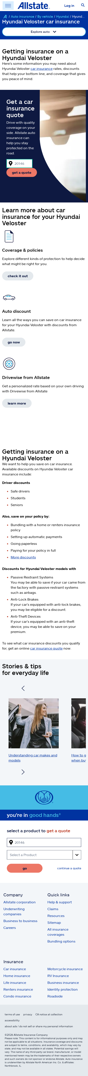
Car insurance (14, 969)
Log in (69, 5)
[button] (83, 5)
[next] (23, 772)
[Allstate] (5, 16)
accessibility (12, 1020)
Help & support (59, 902)
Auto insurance (22, 16)
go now (14, 342)
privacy (27, 1014)
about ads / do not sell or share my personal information (39, 1026)
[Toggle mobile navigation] (8, 5)
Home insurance (16, 976)
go (25, 868)
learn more (17, 403)
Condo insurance (17, 996)
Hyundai (62, 16)
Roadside (55, 996)
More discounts (23, 557)
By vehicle (45, 16)
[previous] (23, 688)
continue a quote (69, 868)
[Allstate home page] (33, 5)
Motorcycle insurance (65, 969)
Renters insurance (18, 989)
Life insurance (14, 982)
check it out (18, 276)
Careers (9, 927)
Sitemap (54, 922)
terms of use (12, 1014)
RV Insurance (58, 976)
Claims (52, 909)
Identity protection (62, 989)
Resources (56, 916)
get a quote (21, 172)
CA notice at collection (48, 1014)
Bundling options (61, 941)
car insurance (42, 68)
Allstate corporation (19, 902)
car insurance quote (46, 648)
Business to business (20, 921)
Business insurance (63, 982)
